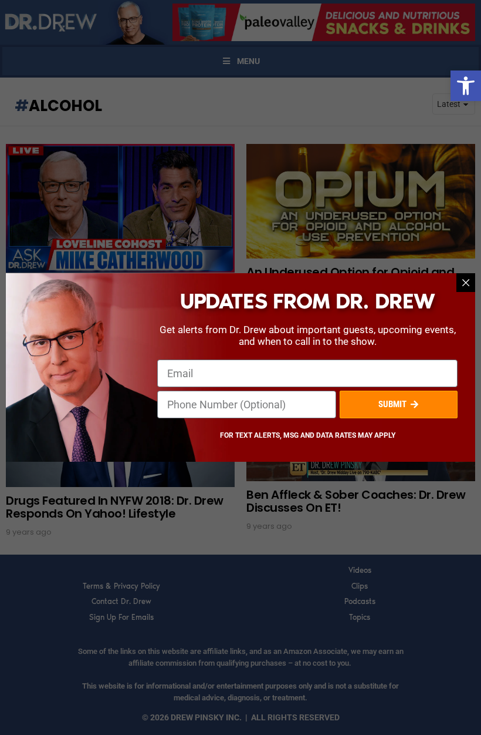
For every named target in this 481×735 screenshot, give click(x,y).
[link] (465, 86)
